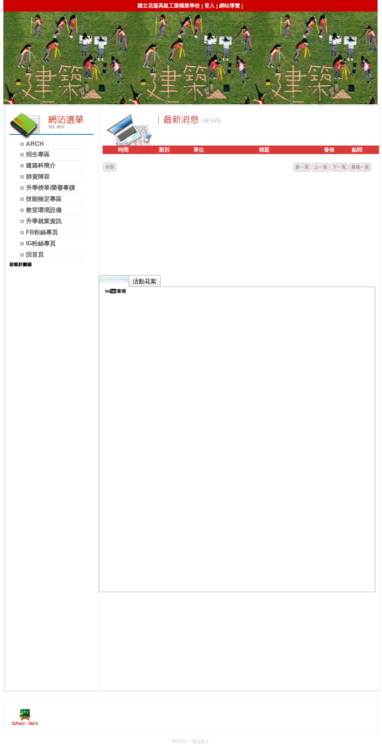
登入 (209, 6)
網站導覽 (229, 6)
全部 (109, 167)
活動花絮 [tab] (144, 281)
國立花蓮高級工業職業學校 (168, 6)
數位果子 (200, 741)
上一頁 (320, 167)
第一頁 (302, 167)
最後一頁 (360, 167)
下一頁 (339, 167)
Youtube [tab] (114, 281)
